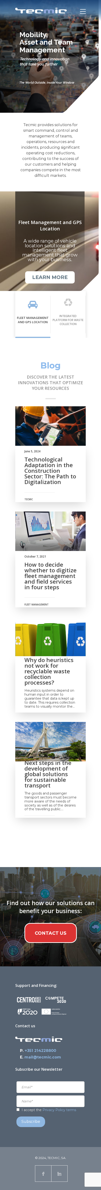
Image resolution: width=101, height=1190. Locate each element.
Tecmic (28, 499)
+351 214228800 (40, 1050)
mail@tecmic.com (42, 1057)
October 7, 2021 (35, 556)
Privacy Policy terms (59, 1110)
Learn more (50, 277)
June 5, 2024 (32, 451)
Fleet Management (36, 604)
